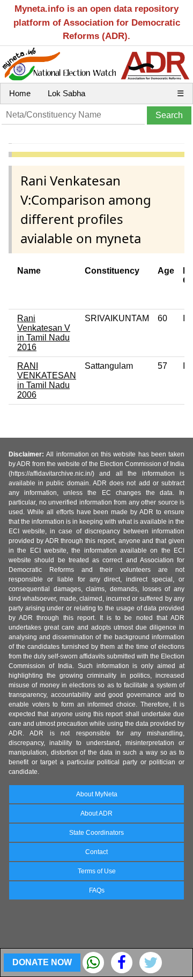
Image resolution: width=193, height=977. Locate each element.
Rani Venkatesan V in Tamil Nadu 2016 (43, 333)
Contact (96, 852)
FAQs (97, 890)
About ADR (96, 813)
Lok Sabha (66, 93)
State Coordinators (96, 832)
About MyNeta (96, 794)
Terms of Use (97, 871)
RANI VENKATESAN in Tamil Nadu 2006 (46, 380)
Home (20, 93)
